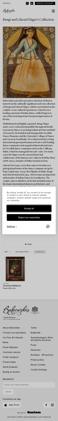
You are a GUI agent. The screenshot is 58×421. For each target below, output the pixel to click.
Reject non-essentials (29, 217)
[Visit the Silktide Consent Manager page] (47, 226)
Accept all (29, 208)
